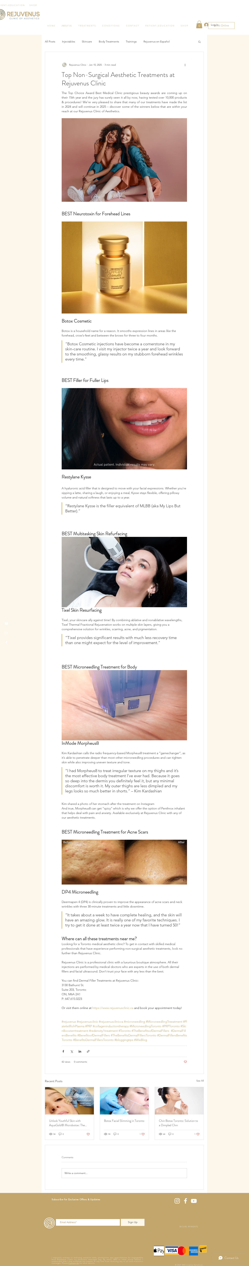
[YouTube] (6, 623)
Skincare (87, 41)
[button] (199, 41)
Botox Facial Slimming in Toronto (124, 1121)
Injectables (68, 41)
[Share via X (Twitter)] (71, 1051)
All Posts (50, 41)
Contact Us (73, 1263)
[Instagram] (6, 633)
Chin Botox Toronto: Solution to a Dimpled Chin (178, 1123)
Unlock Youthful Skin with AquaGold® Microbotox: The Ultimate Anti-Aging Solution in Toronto (68, 1123)
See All (200, 1080)
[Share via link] (88, 1051)
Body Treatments (109, 41)
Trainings (131, 41)
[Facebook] (6, 642)
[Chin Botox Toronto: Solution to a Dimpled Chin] (179, 1100)
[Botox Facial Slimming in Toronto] (124, 1100)
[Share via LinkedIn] (79, 1051)
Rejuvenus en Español (156, 41)
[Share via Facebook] (63, 1051)
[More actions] (185, 65)
